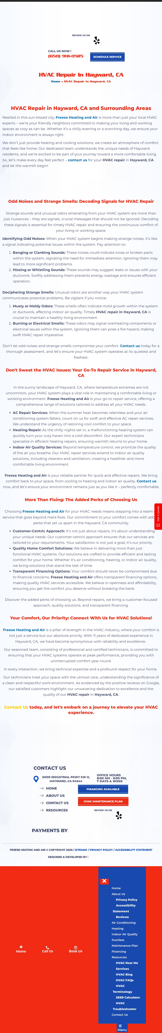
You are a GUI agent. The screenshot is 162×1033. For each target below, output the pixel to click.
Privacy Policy (101, 849)
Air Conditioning (124, 922)
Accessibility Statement (133, 849)
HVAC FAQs (125, 980)
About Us (55, 796)
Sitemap (81, 849)
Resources (57, 810)
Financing (119, 951)
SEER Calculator (128, 997)
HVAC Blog (124, 974)
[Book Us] (75, 947)
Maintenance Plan (125, 945)
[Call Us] (47, 947)
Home (55, 81)
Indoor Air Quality (124, 934)
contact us (77, 160)
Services (122, 969)
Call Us (47, 951)
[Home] (21, 946)
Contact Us (16, 707)
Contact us (130, 346)
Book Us (75, 951)
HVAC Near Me (127, 963)
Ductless (118, 940)
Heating (117, 928)
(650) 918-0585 (65, 56)
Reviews (122, 917)
